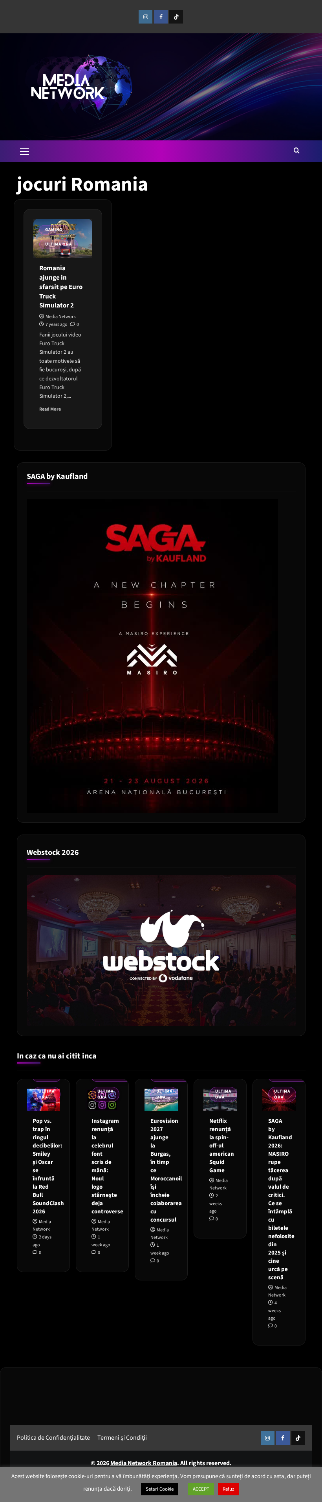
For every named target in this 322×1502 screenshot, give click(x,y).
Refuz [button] (228, 1489)
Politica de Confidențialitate (53, 1437)
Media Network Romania (143, 1463)
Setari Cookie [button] (160, 1489)
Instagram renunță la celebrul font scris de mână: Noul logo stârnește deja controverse (107, 1166)
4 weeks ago (274, 1310)
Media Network (61, 316)
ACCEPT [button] (201, 1489)
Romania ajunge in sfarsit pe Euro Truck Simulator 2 (60, 287)
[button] (25, 150)
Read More (50, 409)
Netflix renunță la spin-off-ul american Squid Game (221, 1146)
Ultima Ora (58, 244)
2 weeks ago (215, 1203)
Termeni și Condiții (122, 1437)
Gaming (53, 230)
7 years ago (57, 324)
